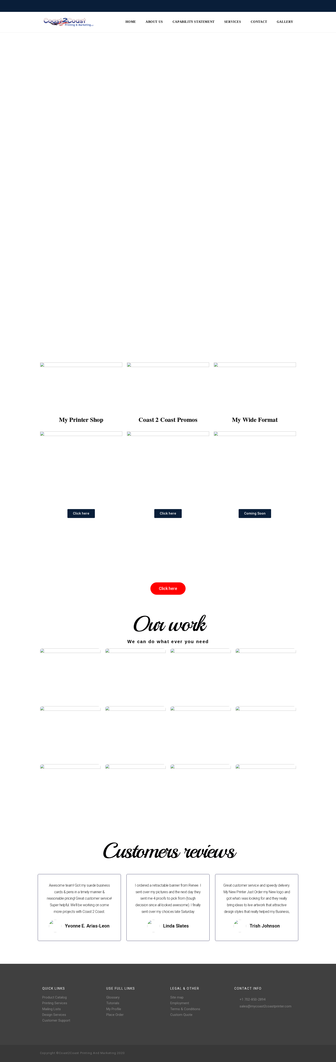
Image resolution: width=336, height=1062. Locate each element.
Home (130, 22)
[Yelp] (285, 1053)
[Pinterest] (277, 1053)
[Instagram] (270, 1053)
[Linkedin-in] (292, 1053)
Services (232, 22)
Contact (259, 22)
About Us (154, 22)
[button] (81, 513)
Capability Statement (194, 22)
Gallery (285, 22)
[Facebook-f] (263, 1053)
